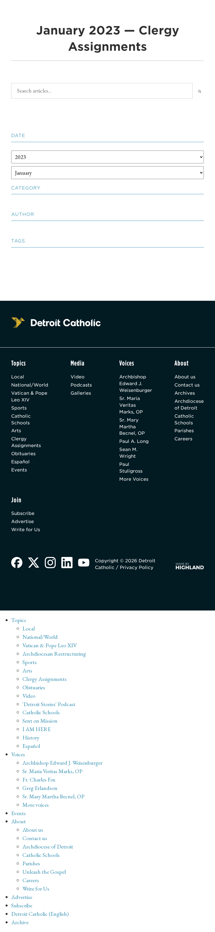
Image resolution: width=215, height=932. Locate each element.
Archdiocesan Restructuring (54, 653)
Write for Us (25, 529)
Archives (184, 393)
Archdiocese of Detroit (189, 405)
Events (19, 470)
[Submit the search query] (199, 91)
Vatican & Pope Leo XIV (29, 396)
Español (20, 461)
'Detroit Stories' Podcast (48, 704)
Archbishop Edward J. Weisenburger (135, 383)
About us (184, 377)
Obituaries (23, 453)
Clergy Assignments (26, 442)
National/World (29, 385)
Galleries (81, 393)
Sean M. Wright (128, 453)
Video (78, 377)
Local (17, 377)
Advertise (22, 521)
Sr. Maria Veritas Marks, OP (131, 405)
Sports (19, 408)
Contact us (187, 385)
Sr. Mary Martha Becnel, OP (132, 426)
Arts (16, 430)
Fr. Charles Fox (38, 779)
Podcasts (81, 385)
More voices (35, 804)
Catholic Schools (21, 419)
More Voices (133, 479)
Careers (183, 438)
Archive (20, 922)
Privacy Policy (136, 567)
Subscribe (22, 513)
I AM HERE (36, 729)
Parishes (184, 430)
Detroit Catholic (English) (40, 913)
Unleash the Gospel (44, 871)
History (30, 737)
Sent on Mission (39, 720)
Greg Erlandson (39, 788)
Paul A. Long (134, 441)
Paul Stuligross (130, 468)
